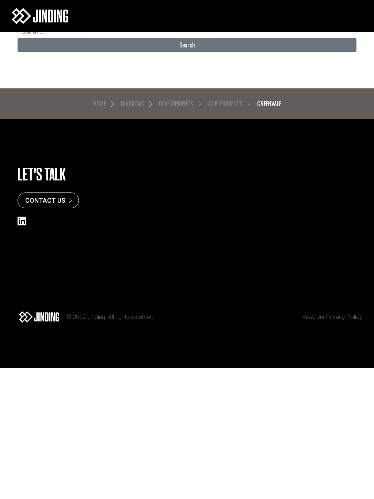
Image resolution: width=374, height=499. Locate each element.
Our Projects (225, 103)
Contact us (45, 200)
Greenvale (269, 103)
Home (99, 103)
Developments (176, 103)
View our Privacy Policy (332, 316)
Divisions (132, 103)
